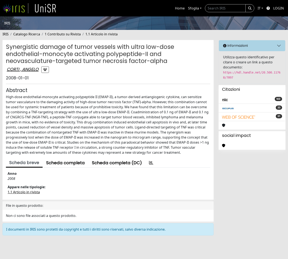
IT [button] (259, 8)
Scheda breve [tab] (24, 163)
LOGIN (278, 8)
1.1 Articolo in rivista (101, 34)
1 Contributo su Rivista (63, 34)
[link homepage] (15, 8)
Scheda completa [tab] (65, 163)
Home (180, 8)
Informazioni (237, 45)
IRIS (6, 34)
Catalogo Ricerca (26, 34)
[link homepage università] (45, 8)
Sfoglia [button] (193, 8)
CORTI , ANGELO (23, 69)
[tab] (151, 162)
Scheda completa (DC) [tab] (117, 163)
